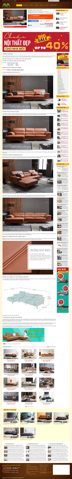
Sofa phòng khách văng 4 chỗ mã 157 (9, 423)
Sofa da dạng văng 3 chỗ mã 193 (58, 423)
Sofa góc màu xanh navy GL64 (63, 13)
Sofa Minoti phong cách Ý (62, 92)
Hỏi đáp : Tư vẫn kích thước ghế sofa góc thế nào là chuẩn (62, 242)
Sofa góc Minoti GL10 (29, 402)
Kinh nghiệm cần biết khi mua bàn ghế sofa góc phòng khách (62, 230)
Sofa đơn (59, 75)
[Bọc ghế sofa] (23, 341)
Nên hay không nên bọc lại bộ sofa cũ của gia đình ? (57, 445)
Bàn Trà (31, 5)
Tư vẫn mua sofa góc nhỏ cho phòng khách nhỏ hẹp (62, 198)
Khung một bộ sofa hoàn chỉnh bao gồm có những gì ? (13, 453)
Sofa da (59, 71)
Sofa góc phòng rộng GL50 (11, 388)
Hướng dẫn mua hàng (48, 21)
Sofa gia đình (60, 81)
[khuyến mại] (63, 312)
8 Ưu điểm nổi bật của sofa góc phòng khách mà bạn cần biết (62, 223)
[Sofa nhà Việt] (9, 5)
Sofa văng (59, 78)
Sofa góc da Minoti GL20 (29, 374)
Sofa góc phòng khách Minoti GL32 (47, 388)
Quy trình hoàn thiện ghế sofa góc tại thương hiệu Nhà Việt (62, 255)
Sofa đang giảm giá (61, 89)
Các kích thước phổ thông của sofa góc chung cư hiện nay (62, 185)
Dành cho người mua (44, 465)
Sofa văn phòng (60, 86)
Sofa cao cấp (60, 82)
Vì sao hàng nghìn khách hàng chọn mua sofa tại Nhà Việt (45, 472)
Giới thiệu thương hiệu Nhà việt (31, 466)
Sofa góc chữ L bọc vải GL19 (11, 402)
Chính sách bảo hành (43, 470)
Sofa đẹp (59, 76)
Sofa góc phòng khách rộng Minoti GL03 (64, 28)
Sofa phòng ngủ (60, 83)
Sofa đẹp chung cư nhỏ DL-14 (64, 155)
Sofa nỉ (59, 69)
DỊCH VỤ (46, 5)
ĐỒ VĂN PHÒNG (53, 5)
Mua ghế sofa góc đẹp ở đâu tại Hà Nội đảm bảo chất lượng (62, 249)
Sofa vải (59, 72)
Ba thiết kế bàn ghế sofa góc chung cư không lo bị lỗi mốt (62, 179)
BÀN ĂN (36, 5)
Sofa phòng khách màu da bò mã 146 (43, 423)
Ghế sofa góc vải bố (16, 343)
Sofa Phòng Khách (61, 88)
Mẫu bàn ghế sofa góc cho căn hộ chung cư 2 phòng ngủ (62, 173)
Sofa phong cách (61, 85)
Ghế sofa (19, 5)
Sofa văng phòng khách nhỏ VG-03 (64, 114)
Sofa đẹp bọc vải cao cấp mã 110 (64, 110)
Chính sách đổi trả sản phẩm (31, 473)
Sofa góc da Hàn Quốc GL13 (47, 402)
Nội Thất (41, 5)
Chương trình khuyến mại (44, 466)
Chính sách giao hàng (43, 469)
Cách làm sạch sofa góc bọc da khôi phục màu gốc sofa (62, 204)
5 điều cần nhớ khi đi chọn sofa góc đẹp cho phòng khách (62, 217)
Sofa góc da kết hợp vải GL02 (29, 388)
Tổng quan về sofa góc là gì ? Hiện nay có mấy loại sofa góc (62, 261)
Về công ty (28, 465)
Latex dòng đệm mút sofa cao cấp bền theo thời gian (35, 449)
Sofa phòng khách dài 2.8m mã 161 (64, 137)
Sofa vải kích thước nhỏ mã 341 (64, 146)
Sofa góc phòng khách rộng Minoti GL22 (11, 374)
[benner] (36, 51)
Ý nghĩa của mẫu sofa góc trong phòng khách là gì (62, 192)
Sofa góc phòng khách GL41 (47, 374)
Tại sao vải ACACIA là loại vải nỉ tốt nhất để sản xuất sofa (36, 453)
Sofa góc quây (60, 93)
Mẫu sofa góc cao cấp (9, 343)
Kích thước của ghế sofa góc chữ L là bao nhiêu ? (62, 166)
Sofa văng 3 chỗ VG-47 (24, 423)
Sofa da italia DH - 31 (64, 127)
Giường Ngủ (25, 5)
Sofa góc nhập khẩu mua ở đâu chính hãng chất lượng (62, 211)
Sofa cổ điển (60, 79)
